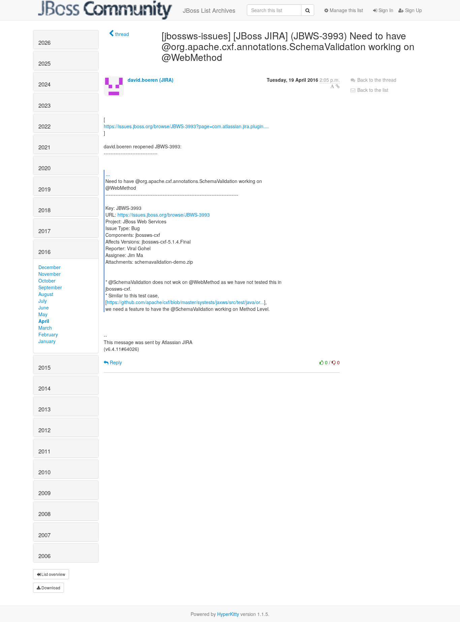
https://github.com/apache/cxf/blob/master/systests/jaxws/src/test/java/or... (185, 302)
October (47, 280)
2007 (44, 535)
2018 (44, 210)
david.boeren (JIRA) (150, 79)
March (45, 327)
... (108, 174)
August (45, 294)
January (47, 341)
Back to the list (372, 89)
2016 (44, 252)
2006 (44, 556)
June (43, 307)
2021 (44, 147)
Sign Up (413, 10)
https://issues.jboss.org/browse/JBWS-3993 (164, 214)
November (49, 273)
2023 (44, 105)
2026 (44, 42)
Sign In (385, 10)
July (42, 300)
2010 (44, 472)
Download (50, 587)
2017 (44, 231)
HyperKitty (228, 614)
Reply (115, 362)
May (42, 314)
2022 (44, 126)
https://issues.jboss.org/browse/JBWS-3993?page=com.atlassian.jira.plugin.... (186, 126)
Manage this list (345, 10)
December (49, 267)
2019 (44, 189)
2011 (44, 451)
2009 (44, 493)
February (48, 334)
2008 (44, 514)
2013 (44, 409)
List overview (52, 574)
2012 (44, 430)
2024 (44, 84)
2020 (44, 168)
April (43, 321)
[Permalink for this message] (338, 86)
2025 (44, 63)
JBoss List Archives (209, 10)
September (50, 287)
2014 (44, 388)
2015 (44, 367)
